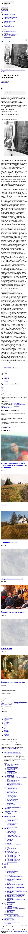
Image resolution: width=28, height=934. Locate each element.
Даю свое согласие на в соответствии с (14, 406)
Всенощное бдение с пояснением (15, 916)
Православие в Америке (13, 852)
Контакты (6, 731)
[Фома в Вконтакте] (7, 717)
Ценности (6, 378)
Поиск (5, 5)
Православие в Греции (12, 856)
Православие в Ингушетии (13, 859)
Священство (10, 912)
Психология (7, 828)
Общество (6, 377)
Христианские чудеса (12, 819)
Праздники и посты (9, 869)
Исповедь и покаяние (12, 907)
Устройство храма (11, 796)
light (2, 82)
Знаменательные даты (12, 823)
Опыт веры (9, 817)
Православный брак (12, 835)
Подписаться (18, 744)
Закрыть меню (4, 9)
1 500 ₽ (2, 388)
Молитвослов (7, 22)
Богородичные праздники (13, 783)
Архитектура (10, 839)
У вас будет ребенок (12, 805)
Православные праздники (10, 776)
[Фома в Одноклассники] (8, 718)
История (6, 821)
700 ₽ (2, 387)
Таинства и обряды (8, 903)
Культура (6, 837)
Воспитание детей (8, 797)
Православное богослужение (11, 34)
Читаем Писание (11, 771)
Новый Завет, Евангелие (13, 764)
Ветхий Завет (10, 765)
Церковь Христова (8, 918)
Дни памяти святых (12, 781)
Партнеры (6, 735)
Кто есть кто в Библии (12, 767)
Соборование (10, 911)
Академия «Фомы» (8, 18)
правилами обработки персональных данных (12, 748)
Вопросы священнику (9, 21)
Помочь (6, 7)
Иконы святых (10, 791)
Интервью (6, 863)
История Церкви (11, 824)
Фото (5, 866)
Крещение (9, 904)
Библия (5, 763)
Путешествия (7, 812)
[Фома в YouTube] (6, 722)
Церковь (6, 379)
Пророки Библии (11, 769)
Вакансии (6, 734)
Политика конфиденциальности (12, 752)
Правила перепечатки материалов (12, 753)
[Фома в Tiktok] (6, 721)
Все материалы (7, 23)
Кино (8, 845)
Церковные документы (9, 919)
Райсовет (6, 33)
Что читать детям (11, 804)
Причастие (9, 906)
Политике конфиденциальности (19, 931)
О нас (5, 727)
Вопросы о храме (11, 902)
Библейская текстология (13, 768)
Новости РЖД (7, 813)
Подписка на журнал (9, 26)
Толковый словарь (11, 848)
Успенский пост (11, 873)
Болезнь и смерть (11, 829)
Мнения (19, 70)
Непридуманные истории (10, 15)
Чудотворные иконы (12, 792)
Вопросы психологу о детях (14, 807)
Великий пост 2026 (11, 872)
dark (4, 82)
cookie (17, 755)
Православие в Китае (12, 862)
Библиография (10, 775)
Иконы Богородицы (12, 788)
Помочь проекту (4, 401)
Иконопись (9, 841)
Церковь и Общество (9, 920)
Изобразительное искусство (14, 844)
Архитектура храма (12, 795)
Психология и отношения (10, 17)
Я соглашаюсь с (11, 403)
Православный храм (9, 793)
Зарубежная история (12, 827)
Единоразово (5, 395)
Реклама (6, 730)
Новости (6, 19)
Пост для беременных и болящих (15, 876)
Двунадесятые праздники (13, 780)
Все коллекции (7, 37)
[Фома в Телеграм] (6, 719)
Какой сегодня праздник (10, 31)
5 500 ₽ (2, 390)
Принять (3, 932)
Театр (8, 847)
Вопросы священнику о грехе (14, 890)
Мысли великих (11, 849)
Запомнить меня (6, 709)
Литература (9, 840)
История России (11, 825)
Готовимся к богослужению (11, 914)
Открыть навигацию (8, 2)
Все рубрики (7, 25)
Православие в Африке (12, 854)
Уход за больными (11, 831)
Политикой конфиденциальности (10, 406)
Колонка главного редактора (11, 809)
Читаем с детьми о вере (9, 35)
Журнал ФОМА (5, 70)
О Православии (11, 820)
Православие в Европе (12, 858)
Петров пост (10, 875)
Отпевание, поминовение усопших (16, 908)
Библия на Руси (11, 773)
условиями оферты (15, 403)
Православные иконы (9, 787)
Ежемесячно (14, 395)
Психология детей (11, 800)
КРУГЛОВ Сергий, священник (12, 367)
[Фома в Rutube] (6, 723)
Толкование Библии (12, 772)
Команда (6, 732)
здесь (9, 398)
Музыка (9, 843)
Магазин (6, 728)
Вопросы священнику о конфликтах (16, 894)
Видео (5, 867)
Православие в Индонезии (13, 860)
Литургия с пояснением (13, 915)
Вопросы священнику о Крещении (15, 895)
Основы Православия (9, 14)
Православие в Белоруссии (13, 855)
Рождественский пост (12, 871)
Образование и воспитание (10, 811)
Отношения (7, 808)
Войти (10, 41)
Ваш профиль (7, 3)
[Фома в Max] (5, 725)
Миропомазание (11, 910)
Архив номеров (8, 736)
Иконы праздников (11, 789)
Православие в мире (9, 851)
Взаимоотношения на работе (14, 836)
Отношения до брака (12, 833)
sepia (6, 82)
